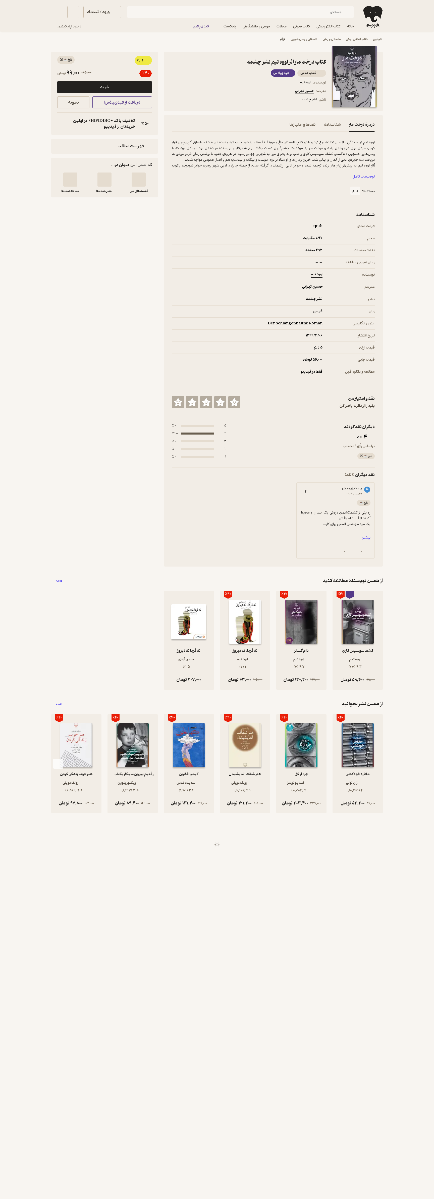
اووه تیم (305, 82)
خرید (104, 87)
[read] (70, 180)
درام (283, 39)
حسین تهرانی (304, 91)
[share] (211, 100)
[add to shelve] (139, 180)
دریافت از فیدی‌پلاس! (122, 102)
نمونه (73, 102)
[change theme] (57, 12)
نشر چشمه (309, 99)
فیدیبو (377, 39)
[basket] (73, 12)
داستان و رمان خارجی (304, 39)
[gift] (199, 100)
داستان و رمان (331, 39)
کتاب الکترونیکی (357, 39)
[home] (372, 17)
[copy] (62, 124)
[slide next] (58, 764)
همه (59, 581)
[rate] (234, 402)
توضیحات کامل (364, 177)
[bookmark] (187, 100)
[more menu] (175, 100)
